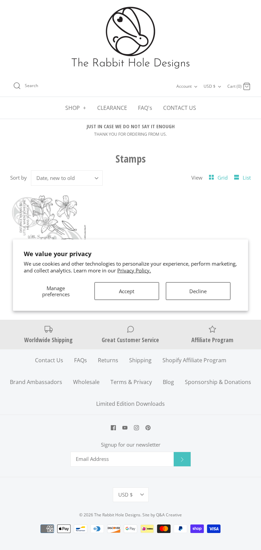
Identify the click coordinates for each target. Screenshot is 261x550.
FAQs (80, 360)
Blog (168, 382)
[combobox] (67, 178)
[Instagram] (136, 427)
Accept (126, 291)
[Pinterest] (148, 427)
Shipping (140, 360)
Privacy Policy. (134, 270)
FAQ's (145, 108)
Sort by (18, 177)
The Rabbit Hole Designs (117, 515)
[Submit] (182, 459)
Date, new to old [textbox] (55, 178)
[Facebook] (113, 427)
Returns (108, 360)
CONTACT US (179, 108)
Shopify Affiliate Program (194, 360)
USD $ (209, 86)
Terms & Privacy (131, 382)
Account (184, 86)
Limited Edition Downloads (130, 403)
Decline (198, 291)
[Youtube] (124, 427)
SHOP (75, 108)
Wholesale (86, 382)
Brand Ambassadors (36, 382)
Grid (223, 177)
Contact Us (49, 360)
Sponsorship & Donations (218, 382)
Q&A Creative (169, 515)
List (247, 177)
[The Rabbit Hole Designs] (130, 38)
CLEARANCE (112, 108)
